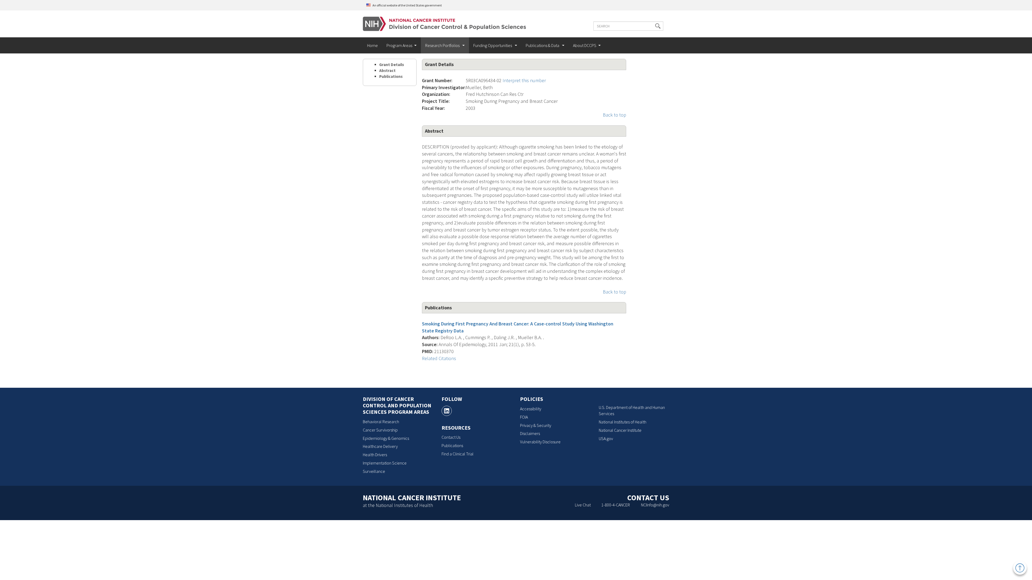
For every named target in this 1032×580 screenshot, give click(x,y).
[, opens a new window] (447, 411)
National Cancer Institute (620, 430)
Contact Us (451, 437)
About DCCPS (584, 45)
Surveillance (374, 471)
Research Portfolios (442, 45)
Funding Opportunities (493, 45)
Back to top (614, 115)
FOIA (524, 417)
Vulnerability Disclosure (540, 441)
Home (372, 45)
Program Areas (399, 45)
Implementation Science (385, 463)
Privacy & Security (535, 425)
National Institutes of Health (622, 422)
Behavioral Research (381, 421)
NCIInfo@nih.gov (655, 505)
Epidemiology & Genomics (386, 438)
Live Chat (583, 505)
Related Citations (439, 358)
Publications (391, 76)
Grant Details (391, 64)
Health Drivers (375, 454)
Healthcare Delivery (380, 446)
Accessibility (530, 408)
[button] (658, 26)
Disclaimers (530, 433)
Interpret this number (524, 80)
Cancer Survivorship (380, 430)
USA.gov (606, 438)
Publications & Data (543, 45)
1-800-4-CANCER (615, 505)
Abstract (387, 70)
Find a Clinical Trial (458, 453)
